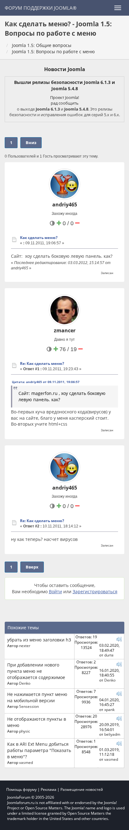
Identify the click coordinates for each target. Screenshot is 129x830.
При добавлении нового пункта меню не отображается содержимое (36, 671)
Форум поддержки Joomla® (40, 8)
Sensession (29, 706)
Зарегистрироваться (95, 591)
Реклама (48, 789)
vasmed (26, 762)
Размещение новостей (81, 789)
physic (24, 731)
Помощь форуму (21, 789)
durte (109, 654)
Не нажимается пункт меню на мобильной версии (37, 697)
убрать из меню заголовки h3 (39, 640)
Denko (24, 683)
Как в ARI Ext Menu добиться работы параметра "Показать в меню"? (39, 750)
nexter (24, 645)
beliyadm (112, 734)
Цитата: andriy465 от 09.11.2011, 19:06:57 (46, 382)
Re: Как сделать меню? (42, 363)
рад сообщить (65, 103)
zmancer (64, 330)
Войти (55, 591)
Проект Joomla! (64, 97)
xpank (109, 709)
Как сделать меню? (39, 237)
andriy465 (64, 204)
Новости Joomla (64, 69)
